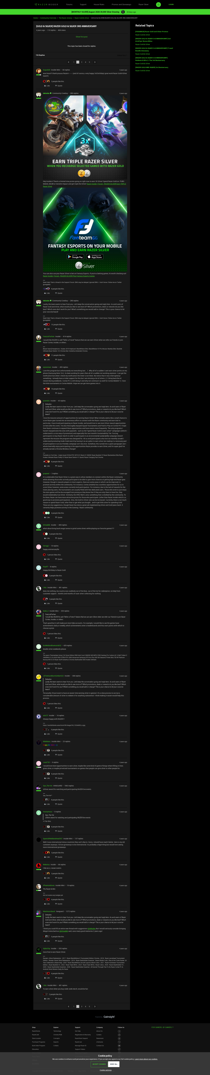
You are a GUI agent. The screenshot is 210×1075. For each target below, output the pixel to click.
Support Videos (80, 1049)
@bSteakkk (63, 931)
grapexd (46, 473)
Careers (98, 1035)
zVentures (99, 1042)
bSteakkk (46, 525)
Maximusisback (49, 911)
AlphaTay (46, 948)
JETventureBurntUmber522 (53, 676)
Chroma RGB (57, 1035)
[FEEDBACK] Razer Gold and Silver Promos (151, 32)
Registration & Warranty (83, 1035)
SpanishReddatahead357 (52, 838)
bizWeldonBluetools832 (52, 645)
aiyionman (47, 367)
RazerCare (78, 1042)
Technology (57, 1031)
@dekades (92, 928)
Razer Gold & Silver (81, 18)
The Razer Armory (65, 18)
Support (83, 5)
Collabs (55, 1045)
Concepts (56, 1038)
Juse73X (46, 762)
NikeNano (47, 741)
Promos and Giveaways (121, 5)
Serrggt (46, 546)
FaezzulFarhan (48, 336)
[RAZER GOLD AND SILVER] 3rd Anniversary (151, 67)
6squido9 (46, 70)
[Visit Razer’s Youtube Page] (119, 1045)
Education (35, 1049)
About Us (99, 1031)
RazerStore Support (81, 1038)
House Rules (99, 5)
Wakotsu (46, 864)
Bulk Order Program (38, 1045)
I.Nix (45, 587)
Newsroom (99, 1038)
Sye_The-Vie (47, 786)
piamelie (46, 401)
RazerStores (36, 1031)
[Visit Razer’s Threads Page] (119, 1038)
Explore (55, 1027)
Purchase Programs (38, 1042)
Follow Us (121, 1027)
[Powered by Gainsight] (105, 1017)
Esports (55, 1042)
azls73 (45, 715)
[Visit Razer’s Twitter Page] (119, 1042)
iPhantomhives (49, 885)
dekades (46, 93)
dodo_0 (46, 611)
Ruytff (45, 566)
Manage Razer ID (80, 1045)
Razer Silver (144, 5)
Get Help (78, 1031)
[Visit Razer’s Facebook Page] (119, 1031)
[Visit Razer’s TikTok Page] (119, 1049)
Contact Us (100, 1045)
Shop (33, 1027)
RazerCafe (35, 1035)
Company (99, 1027)
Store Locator (36, 1038)
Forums (69, 5)
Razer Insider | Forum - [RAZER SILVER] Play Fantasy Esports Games (69, 276)
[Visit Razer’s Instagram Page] (119, 1034)
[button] (171, 4)
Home (35, 18)
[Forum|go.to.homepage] (46, 4)
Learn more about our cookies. (146, 1059)
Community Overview (48, 18)
